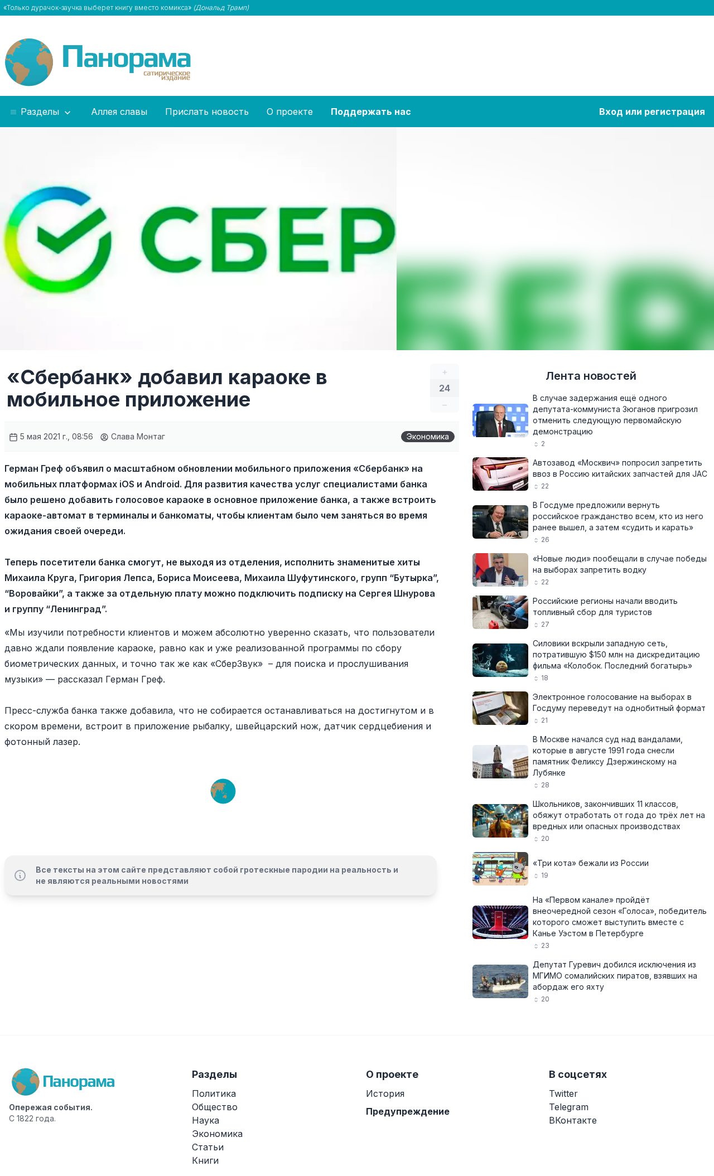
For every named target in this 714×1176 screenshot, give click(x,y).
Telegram (568, 1106)
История (385, 1093)
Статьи (208, 1147)
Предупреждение (408, 1111)
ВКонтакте (573, 1120)
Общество (215, 1106)
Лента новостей (591, 376)
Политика (214, 1093)
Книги (205, 1160)
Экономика (428, 436)
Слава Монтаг (137, 436)
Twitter (563, 1093)
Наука (205, 1120)
